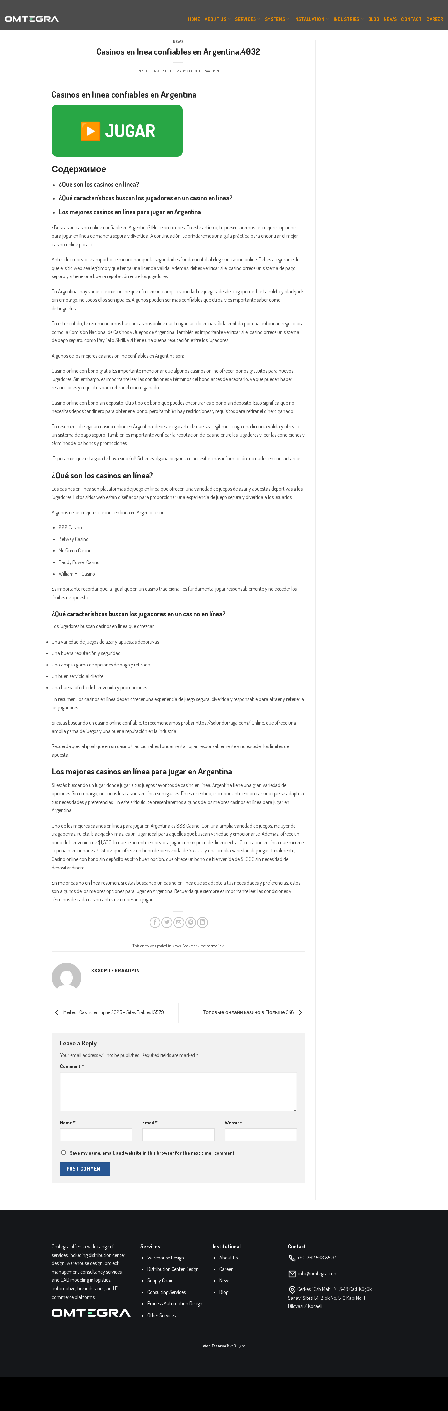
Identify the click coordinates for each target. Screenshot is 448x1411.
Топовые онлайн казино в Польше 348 (249, 1012)
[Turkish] (400, 3)
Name (68, 1122)
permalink (215, 945)
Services (245, 19)
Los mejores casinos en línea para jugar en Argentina (130, 211)
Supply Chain (160, 1280)
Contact (411, 19)
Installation (309, 19)
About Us (215, 19)
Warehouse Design (165, 1257)
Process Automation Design (174, 1303)
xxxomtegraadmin (203, 70)
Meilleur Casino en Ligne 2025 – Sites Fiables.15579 (113, 1012)
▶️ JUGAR (117, 130)
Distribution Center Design (173, 1269)
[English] (392, 3)
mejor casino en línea (79, 882)
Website (233, 1122)
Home (194, 19)
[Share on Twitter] (166, 922)
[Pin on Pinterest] (190, 922)
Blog (373, 19)
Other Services (161, 1315)
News (390, 19)
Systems (275, 19)
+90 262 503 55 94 (316, 1257)
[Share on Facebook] (155, 922)
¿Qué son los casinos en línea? (99, 184)
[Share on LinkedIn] (202, 922)
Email (150, 1122)
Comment (72, 1066)
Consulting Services (166, 1292)
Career (434, 19)
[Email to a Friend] (178, 922)
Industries (346, 19)
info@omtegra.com (318, 1273)
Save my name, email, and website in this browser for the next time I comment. (152, 1152)
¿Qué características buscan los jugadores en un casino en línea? (146, 198)
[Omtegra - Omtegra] (32, 19)
